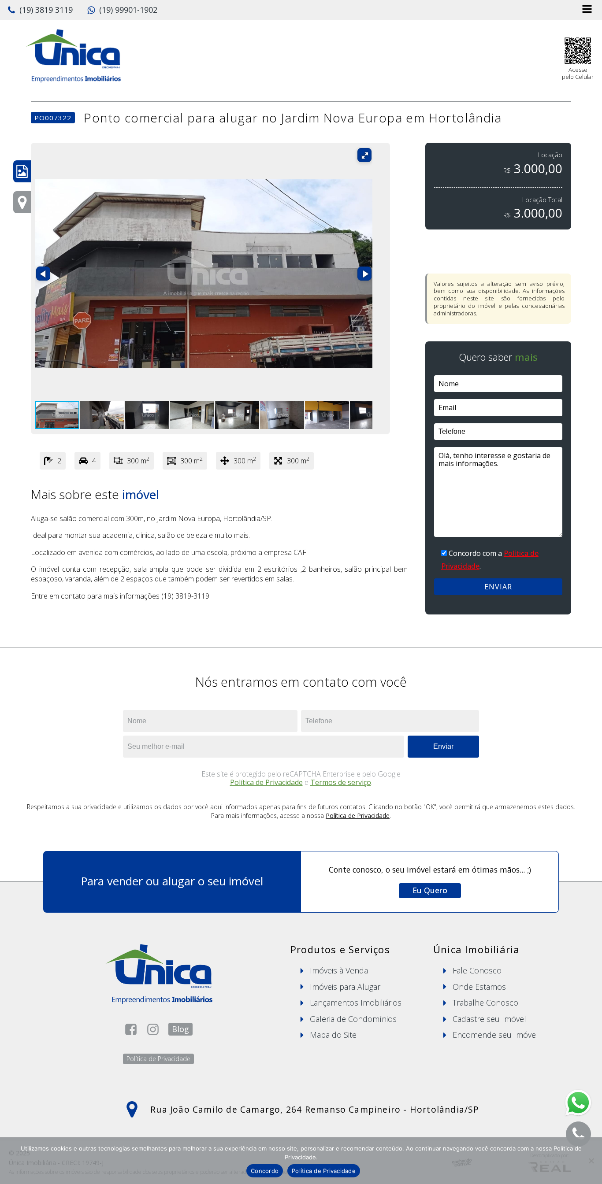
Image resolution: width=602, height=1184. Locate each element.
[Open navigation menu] (587, 10)
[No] (591, 1160)
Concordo (265, 1170)
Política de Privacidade (266, 782)
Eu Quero (429, 890)
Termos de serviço (340, 782)
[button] (40, 10)
